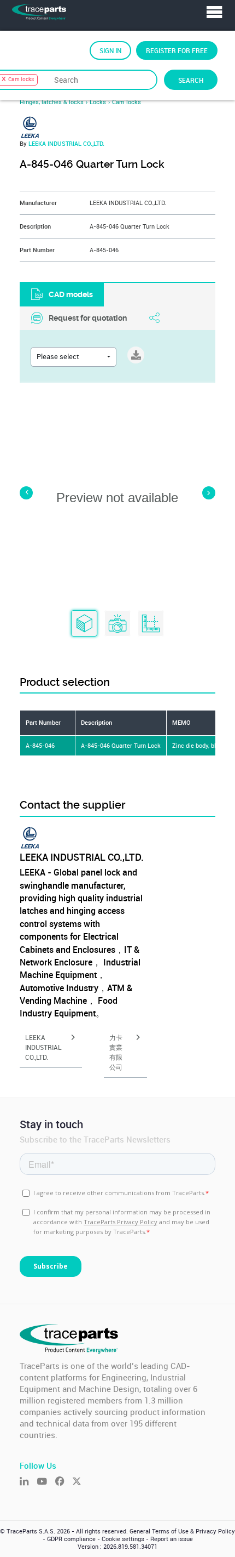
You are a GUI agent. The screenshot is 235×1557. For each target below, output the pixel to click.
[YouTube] (46, 1482)
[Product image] (117, 623)
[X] (80, 1482)
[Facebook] (63, 1482)
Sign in (110, 50)
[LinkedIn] (28, 1482)
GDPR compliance (71, 1539)
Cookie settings (123, 1539)
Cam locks (126, 102)
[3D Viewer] (84, 623)
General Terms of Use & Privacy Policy (182, 1531)
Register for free (177, 50)
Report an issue (171, 1539)
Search (190, 80)
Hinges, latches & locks (52, 102)
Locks (98, 102)
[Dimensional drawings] (151, 623)
